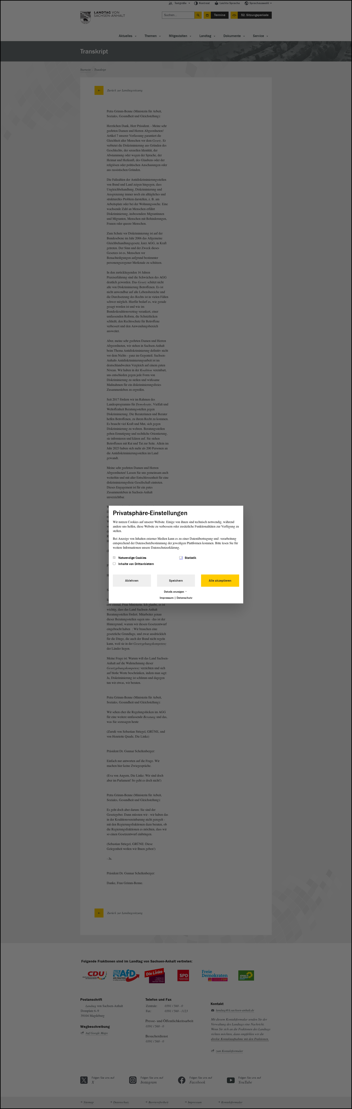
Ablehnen (132, 581)
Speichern (176, 581)
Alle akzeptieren (220, 581)
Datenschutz (184, 598)
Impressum (167, 598)
